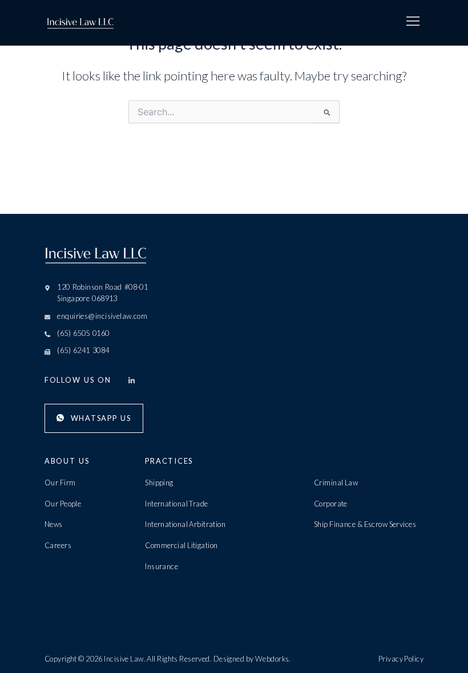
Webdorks (272, 658)
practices (169, 460)
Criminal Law (336, 482)
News (54, 524)
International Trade (176, 503)
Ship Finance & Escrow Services (365, 524)
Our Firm (60, 482)
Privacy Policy (400, 658)
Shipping (159, 482)
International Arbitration (185, 524)
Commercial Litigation (181, 545)
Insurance (161, 566)
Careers (58, 545)
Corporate (331, 503)
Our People (63, 503)
